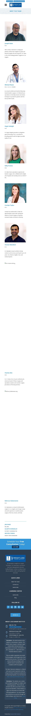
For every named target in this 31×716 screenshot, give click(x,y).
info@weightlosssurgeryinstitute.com (17, 628)
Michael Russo (9, 85)
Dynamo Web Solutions (15, 714)
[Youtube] (22, 607)
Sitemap (21, 709)
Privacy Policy (8, 709)
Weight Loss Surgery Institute (15, 621)
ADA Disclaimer (15, 709)
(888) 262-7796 (10, 1)
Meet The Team (15, 581)
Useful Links (15, 587)
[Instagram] (15, 607)
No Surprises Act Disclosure (20, 707)
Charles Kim (8, 373)
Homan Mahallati (10, 245)
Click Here (15, 547)
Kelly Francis (9, 166)
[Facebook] (8, 607)
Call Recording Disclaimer (19, 1)
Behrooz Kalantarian (11, 501)
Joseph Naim (9, 43)
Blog (15, 597)
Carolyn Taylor (9, 205)
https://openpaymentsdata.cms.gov (15, 676)
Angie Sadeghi (9, 126)
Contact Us (15, 584)
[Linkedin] (11, 607)
